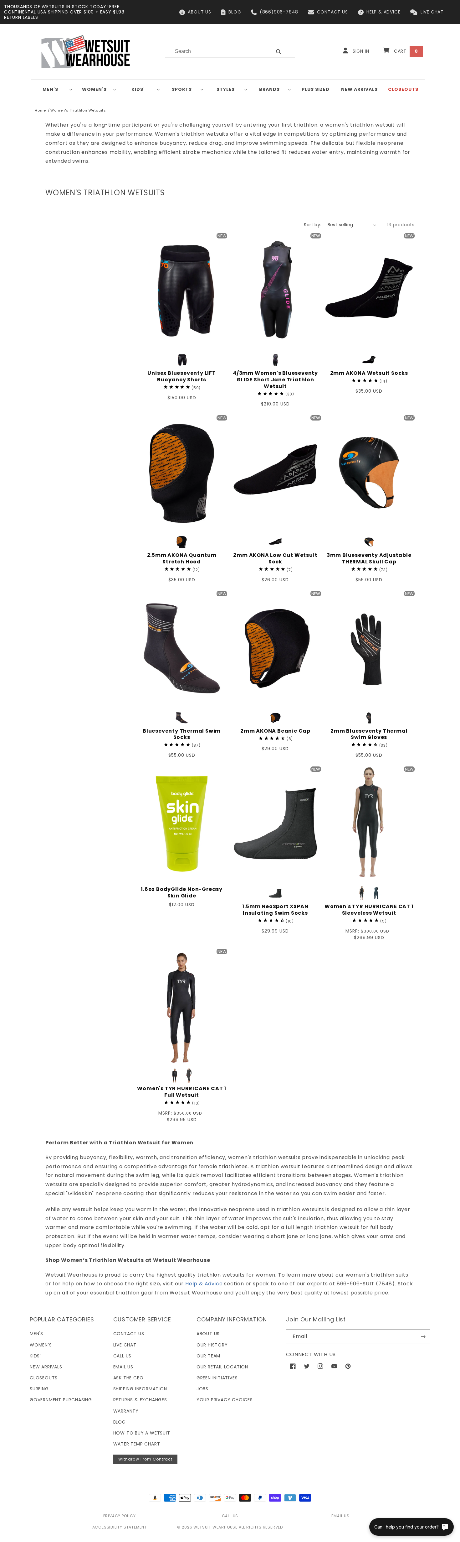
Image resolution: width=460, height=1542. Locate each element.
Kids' (138, 89)
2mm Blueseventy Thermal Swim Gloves (368, 734)
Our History (212, 1345)
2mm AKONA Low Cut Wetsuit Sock (275, 558)
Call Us (122, 1356)
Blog (119, 1422)
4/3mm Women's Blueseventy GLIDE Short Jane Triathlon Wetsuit (275, 379)
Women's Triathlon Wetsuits (78, 110)
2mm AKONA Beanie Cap (275, 731)
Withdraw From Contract (145, 1459)
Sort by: (312, 225)
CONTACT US (332, 12)
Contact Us (128, 1333)
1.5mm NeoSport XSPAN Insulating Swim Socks (275, 910)
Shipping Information (140, 1389)
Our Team (208, 1356)
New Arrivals (46, 1367)
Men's (50, 89)
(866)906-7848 (279, 12)
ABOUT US (199, 12)
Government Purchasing (61, 1400)
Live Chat (124, 1345)
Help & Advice (203, 1283)
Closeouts (44, 1378)
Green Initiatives (217, 1378)
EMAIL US (340, 1515)
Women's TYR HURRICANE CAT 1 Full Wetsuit (181, 1092)
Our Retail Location (222, 1367)
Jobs (202, 1389)
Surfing (39, 1389)
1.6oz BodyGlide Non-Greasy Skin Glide (181, 892)
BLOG (234, 12)
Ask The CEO (128, 1378)
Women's (94, 89)
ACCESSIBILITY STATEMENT (119, 1527)
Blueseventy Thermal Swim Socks (182, 734)
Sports (182, 89)
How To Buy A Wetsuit (141, 1433)
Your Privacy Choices (225, 1400)
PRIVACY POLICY (119, 1515)
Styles (226, 89)
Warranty (126, 1411)
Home (40, 110)
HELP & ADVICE (383, 12)
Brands (269, 89)
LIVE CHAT (432, 12)
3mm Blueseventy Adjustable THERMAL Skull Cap (369, 558)
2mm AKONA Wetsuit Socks (369, 373)
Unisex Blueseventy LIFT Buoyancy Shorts (181, 376)
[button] (53, 89)
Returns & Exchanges (140, 1400)
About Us (208, 1333)
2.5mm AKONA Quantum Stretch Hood (182, 558)
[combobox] (214, 51)
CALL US (230, 1515)
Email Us (123, 1367)
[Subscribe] (423, 1336)
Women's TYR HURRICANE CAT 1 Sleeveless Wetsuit (369, 910)
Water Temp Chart (136, 1444)
